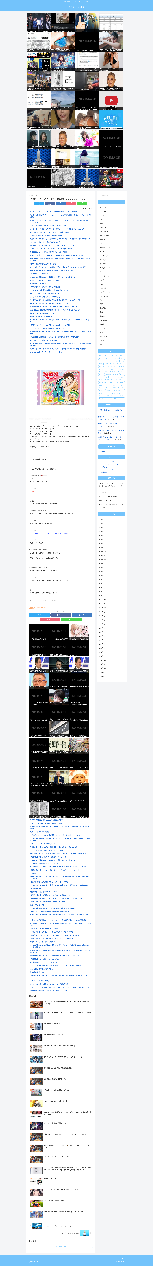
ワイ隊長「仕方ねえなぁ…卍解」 (109, 492)
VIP (31, 607)
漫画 (45, 607)
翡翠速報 (104, 472)
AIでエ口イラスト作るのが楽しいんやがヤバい (111, 506)
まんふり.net (105, 467)
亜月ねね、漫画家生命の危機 (108, 497)
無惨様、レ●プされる (106, 501)
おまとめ (104, 451)
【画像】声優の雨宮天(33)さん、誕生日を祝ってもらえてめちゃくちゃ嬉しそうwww (111, 486)
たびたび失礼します (107, 462)
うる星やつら (38, 607)
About (123, 1258)
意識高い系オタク (107, 469)
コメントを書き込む (61, 1246)
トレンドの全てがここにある (110, 464)
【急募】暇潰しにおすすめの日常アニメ (111, 410)
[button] (123, 195)
